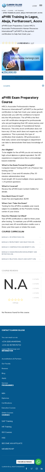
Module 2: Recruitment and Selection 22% (18, 242)
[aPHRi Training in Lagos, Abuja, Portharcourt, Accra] (22, 59)
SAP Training (7, 421)
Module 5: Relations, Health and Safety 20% (19, 259)
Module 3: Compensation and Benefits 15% (18, 247)
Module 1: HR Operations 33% (13, 237)
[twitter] (31, 468)
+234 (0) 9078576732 (11, 345)
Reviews (5, 368)
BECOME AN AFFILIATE (12, 443)
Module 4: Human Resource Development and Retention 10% (19, 253)
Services (5, 383)
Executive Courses (8, 408)
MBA (3, 393)
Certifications (7, 403)
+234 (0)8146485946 (11, 341)
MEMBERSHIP (8, 449)
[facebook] (26, 468)
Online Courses (7, 413)
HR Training (19, 10)
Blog (3, 373)
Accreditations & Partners (11, 359)
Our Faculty (6, 364)
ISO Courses (7, 432)
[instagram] (36, 468)
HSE (3, 438)
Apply (4, 378)
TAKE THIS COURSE (22, 77)
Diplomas (5, 398)
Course (10, 10)
